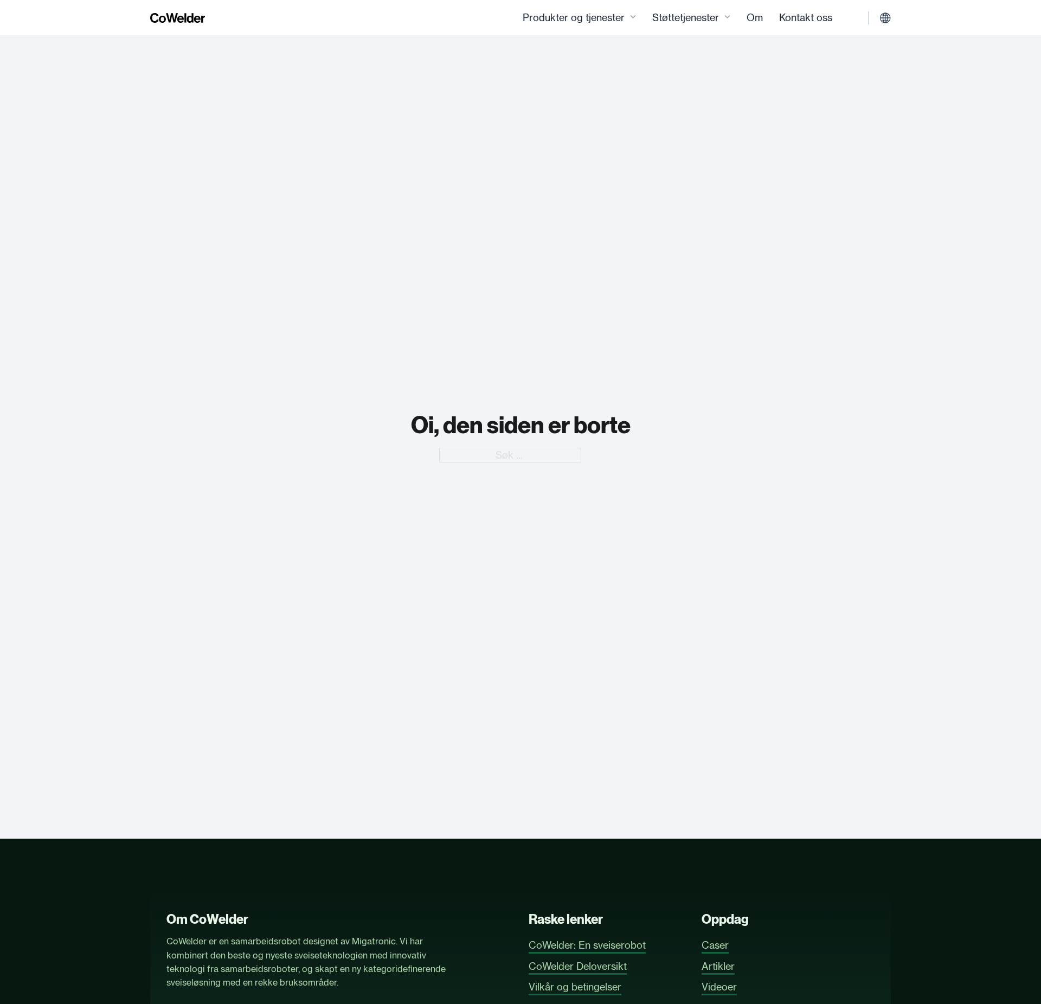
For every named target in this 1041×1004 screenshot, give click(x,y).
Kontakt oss (805, 17)
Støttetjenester (685, 17)
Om (755, 17)
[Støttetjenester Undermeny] (727, 17)
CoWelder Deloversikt (578, 966)
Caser (715, 945)
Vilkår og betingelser (575, 987)
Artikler (718, 966)
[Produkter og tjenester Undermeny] (633, 17)
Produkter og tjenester (574, 17)
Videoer (719, 987)
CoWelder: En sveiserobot (587, 945)
